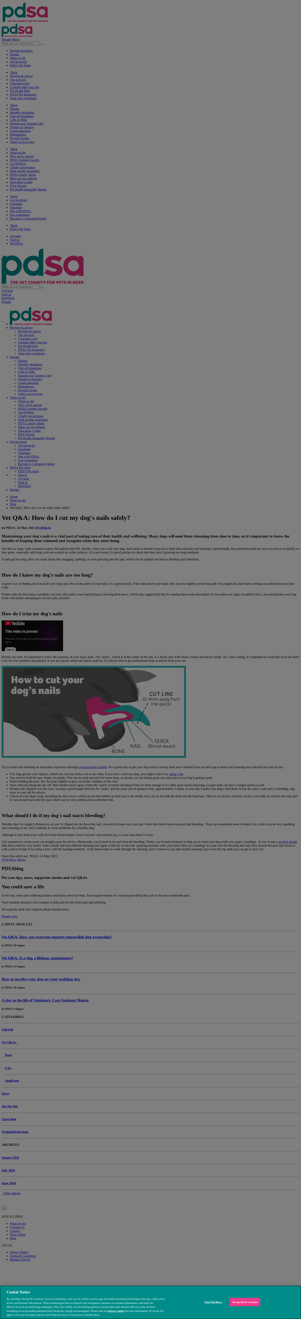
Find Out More (213, 1301)
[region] (150, 1302)
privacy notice (116, 1310)
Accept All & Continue (245, 1301)
